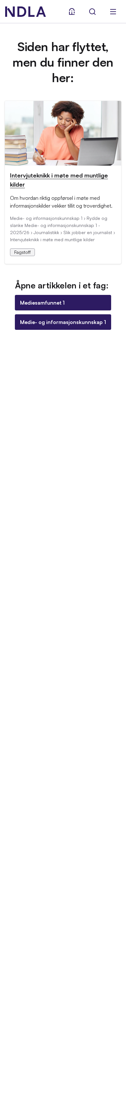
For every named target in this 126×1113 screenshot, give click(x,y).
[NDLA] (25, 11)
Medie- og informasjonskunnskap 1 (63, 322)
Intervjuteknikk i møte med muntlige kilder (59, 180)
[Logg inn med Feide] (71, 11)
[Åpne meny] (113, 11)
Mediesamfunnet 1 (42, 302)
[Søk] (92, 11)
